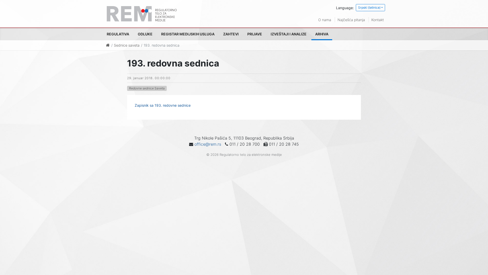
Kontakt (377, 20)
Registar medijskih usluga (188, 34)
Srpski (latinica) (369, 7)
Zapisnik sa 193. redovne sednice (163, 105)
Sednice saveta (127, 45)
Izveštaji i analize (289, 34)
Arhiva (321, 34)
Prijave (254, 34)
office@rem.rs (207, 144)
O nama (324, 20)
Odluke (145, 34)
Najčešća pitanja (351, 20)
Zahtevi (231, 34)
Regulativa (118, 34)
